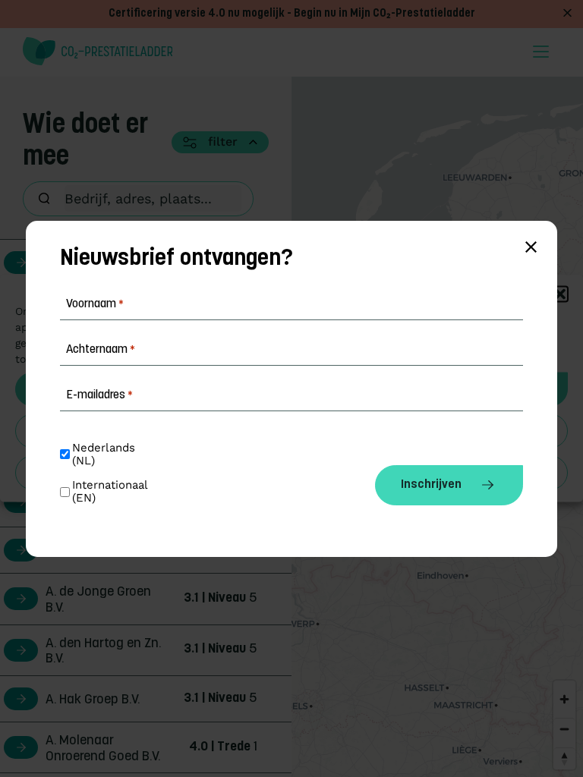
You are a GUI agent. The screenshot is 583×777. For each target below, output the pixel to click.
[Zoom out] (564, 729)
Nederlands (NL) (105, 454)
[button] (560, 294)
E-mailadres (99, 395)
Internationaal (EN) (111, 492)
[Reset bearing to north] (564, 758)
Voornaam (95, 304)
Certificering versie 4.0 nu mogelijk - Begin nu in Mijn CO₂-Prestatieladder (292, 14)
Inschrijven (431, 485)
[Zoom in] (564, 699)
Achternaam (100, 350)
